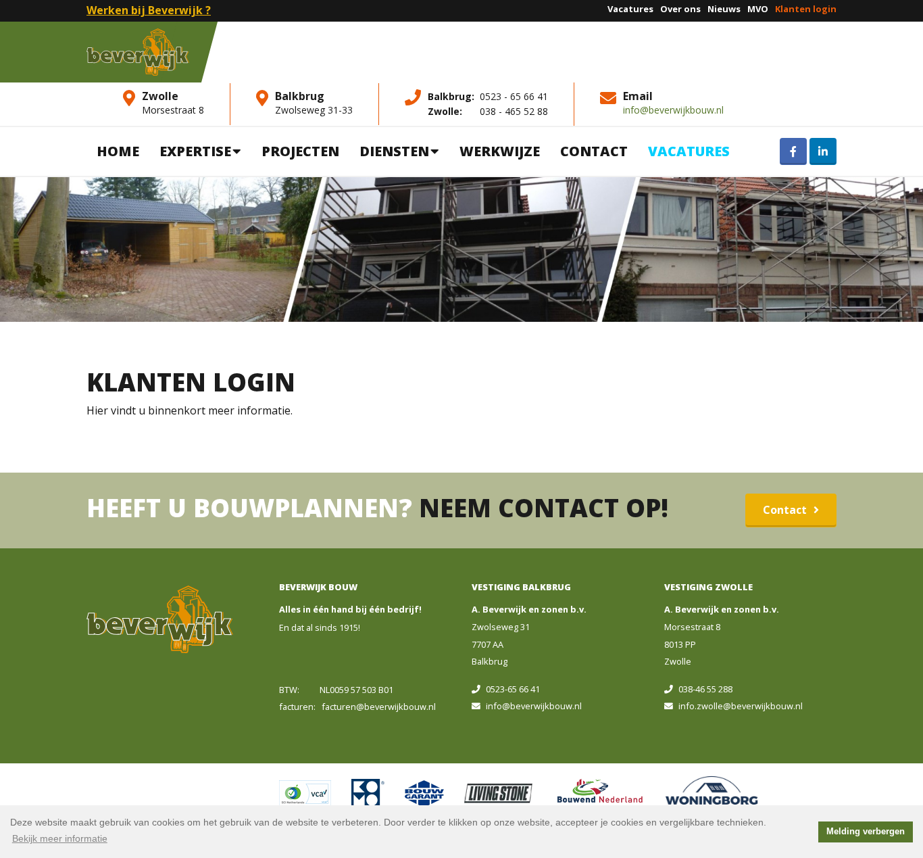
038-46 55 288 (705, 689)
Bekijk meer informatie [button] (59, 838)
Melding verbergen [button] (865, 831)
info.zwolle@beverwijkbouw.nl (740, 706)
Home (118, 151)
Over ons (680, 9)
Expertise (195, 151)
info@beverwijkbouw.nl (673, 109)
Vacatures (630, 9)
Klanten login (806, 9)
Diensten (394, 151)
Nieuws (724, 9)
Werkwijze (499, 151)
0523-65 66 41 (513, 689)
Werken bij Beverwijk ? (148, 10)
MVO (757, 9)
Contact (594, 151)
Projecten (300, 151)
